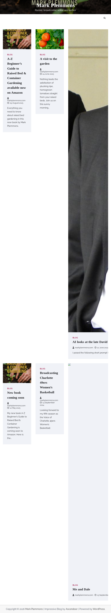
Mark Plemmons (55, 5)
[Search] (104, 18)
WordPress (99, 609)
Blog (9, 55)
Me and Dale (81, 589)
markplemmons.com (16, 100)
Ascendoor (72, 609)
